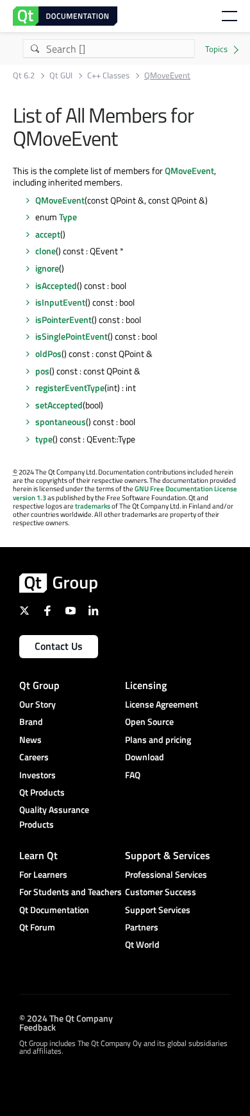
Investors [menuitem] (37, 774)
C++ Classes (108, 75)
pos (42, 371)
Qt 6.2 (24, 75)
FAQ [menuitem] (132, 774)
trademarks (92, 506)
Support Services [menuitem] (157, 909)
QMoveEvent (189, 170)
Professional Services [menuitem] (166, 874)
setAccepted (59, 405)
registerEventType (69, 387)
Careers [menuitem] (34, 756)
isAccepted (56, 285)
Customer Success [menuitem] (160, 891)
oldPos (48, 353)
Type (68, 216)
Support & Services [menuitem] (167, 855)
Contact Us (59, 646)
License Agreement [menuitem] (161, 704)
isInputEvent (60, 302)
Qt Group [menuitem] (39, 685)
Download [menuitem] (144, 756)
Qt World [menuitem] (142, 944)
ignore (47, 268)
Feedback (37, 1027)
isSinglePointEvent (71, 336)
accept (47, 234)
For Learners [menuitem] (43, 874)
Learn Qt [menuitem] (38, 855)
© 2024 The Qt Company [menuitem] (66, 1018)
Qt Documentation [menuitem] (54, 909)
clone (45, 250)
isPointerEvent (63, 319)
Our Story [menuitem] (37, 704)
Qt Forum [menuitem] (37, 927)
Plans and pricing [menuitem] (158, 739)
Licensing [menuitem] (146, 685)
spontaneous (60, 421)
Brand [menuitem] (31, 721)
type (44, 439)
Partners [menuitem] (141, 927)
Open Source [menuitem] (149, 721)
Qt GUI (60, 75)
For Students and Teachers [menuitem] (70, 891)
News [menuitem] (30, 739)
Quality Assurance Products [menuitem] (54, 816)
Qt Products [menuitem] (42, 792)
